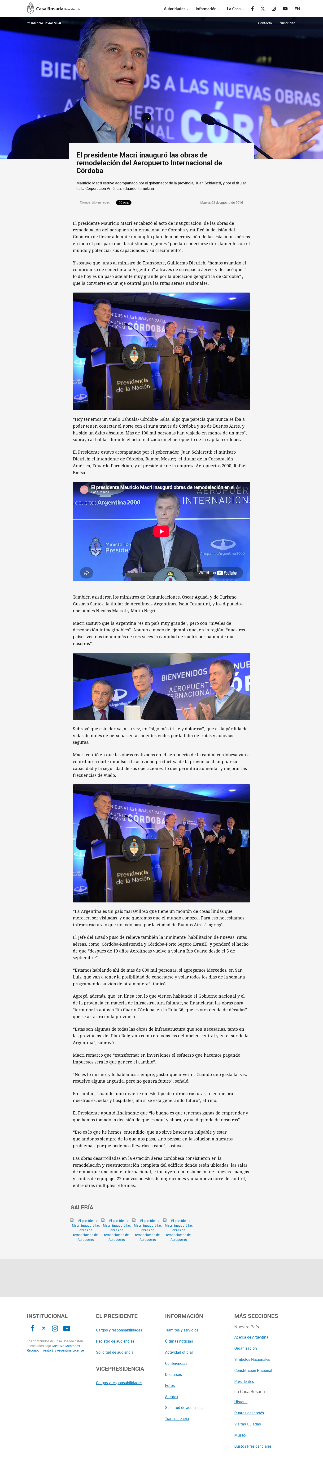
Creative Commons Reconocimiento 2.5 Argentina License (55, 1348)
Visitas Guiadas (247, 1424)
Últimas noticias (179, 1341)
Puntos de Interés (249, 1413)
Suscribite (287, 23)
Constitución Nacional (253, 1370)
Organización (245, 1348)
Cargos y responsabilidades (119, 1330)
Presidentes (244, 1381)
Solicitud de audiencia (115, 1352)
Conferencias (176, 1363)
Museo (240, 1435)
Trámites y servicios (181, 1330)
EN (297, 8)
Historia (241, 1401)
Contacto (265, 23)
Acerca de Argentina (251, 1337)
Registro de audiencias (115, 1341)
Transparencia (177, 1418)
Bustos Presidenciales (252, 1446)
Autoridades (175, 8)
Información (207, 8)
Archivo (171, 1396)
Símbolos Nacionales (252, 1359)
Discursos (173, 1374)
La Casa (234, 8)
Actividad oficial (179, 1352)
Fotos (170, 1385)
